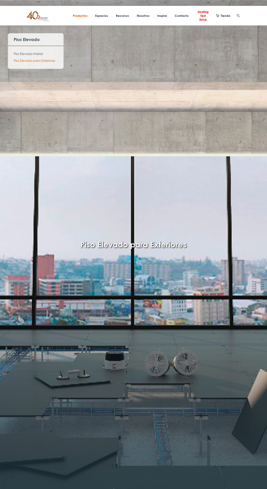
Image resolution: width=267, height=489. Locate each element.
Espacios (101, 15)
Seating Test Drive (203, 15)
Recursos (122, 15)
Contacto (182, 15)
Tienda (225, 15)
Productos (80, 15)
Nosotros (143, 15)
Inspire (162, 15)
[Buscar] (238, 15)
